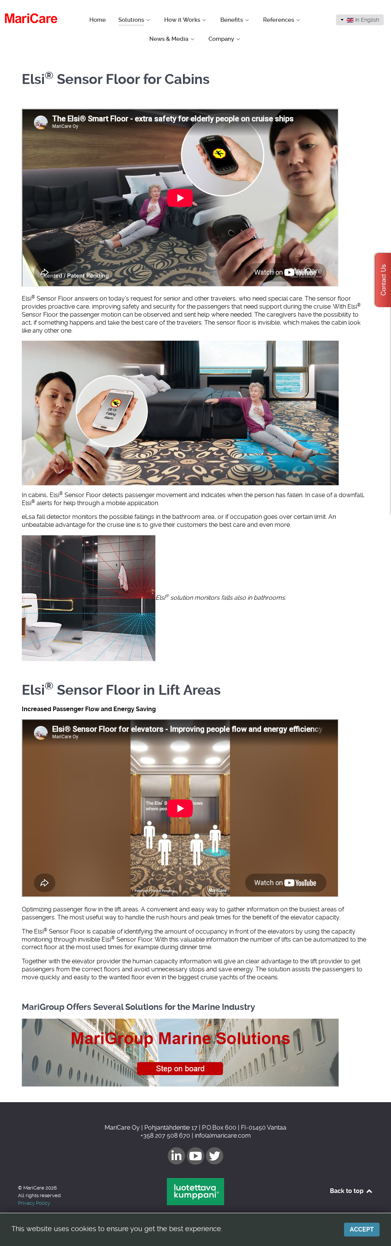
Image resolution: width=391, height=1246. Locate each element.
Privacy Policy (34, 1203)
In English (366, 20)
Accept (362, 1229)
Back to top (347, 1190)
